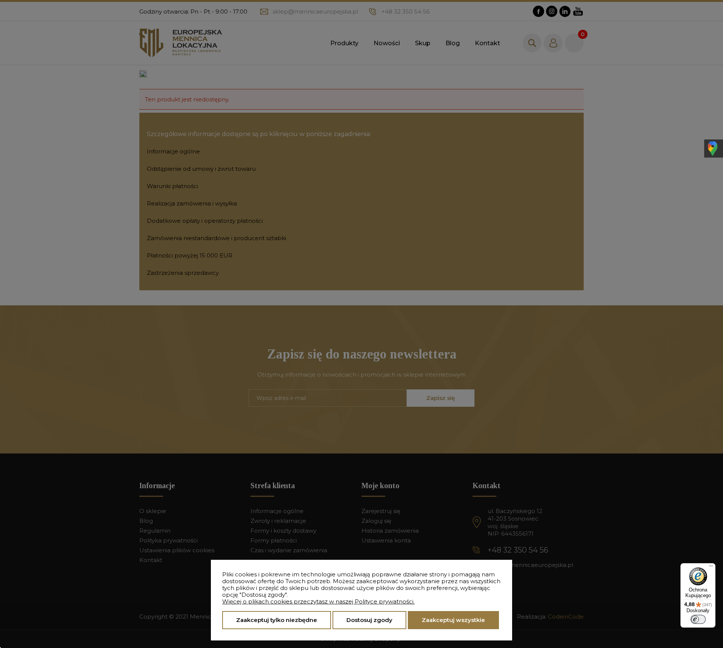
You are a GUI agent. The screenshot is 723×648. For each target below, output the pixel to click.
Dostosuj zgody (369, 619)
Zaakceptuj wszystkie (453, 619)
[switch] (698, 619)
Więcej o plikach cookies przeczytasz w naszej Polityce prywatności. (318, 601)
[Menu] (710, 567)
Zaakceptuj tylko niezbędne (276, 619)
